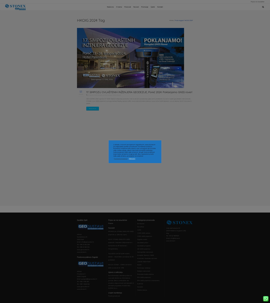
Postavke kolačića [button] (120, 159)
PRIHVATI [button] (132, 159)
